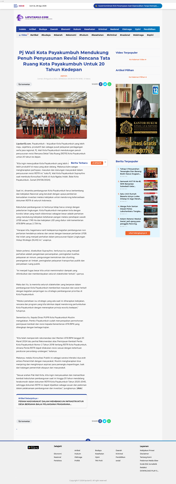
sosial (118, 461)
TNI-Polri (99, 461)
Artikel (32, 29)
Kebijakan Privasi (147, 450)
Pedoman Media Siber (149, 461)
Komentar (25, 84)
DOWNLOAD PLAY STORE (150, 471)
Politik (77, 461)
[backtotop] (88, 441)
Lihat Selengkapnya (137, 233)
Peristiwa (58, 461)
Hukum (77, 29)
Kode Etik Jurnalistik (148, 464)
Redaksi (143, 467)
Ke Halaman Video (137, 59)
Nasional (114, 29)
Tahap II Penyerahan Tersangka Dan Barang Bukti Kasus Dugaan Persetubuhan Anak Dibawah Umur (130, 171)
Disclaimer (144, 454)
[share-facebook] (101, 84)
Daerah (54, 29)
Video (24, 35)
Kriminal (102, 29)
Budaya (43, 29)
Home (21, 6)
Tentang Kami (146, 457)
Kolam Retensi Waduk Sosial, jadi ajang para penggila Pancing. (130, 221)
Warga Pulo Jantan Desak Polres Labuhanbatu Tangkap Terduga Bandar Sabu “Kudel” (130, 209)
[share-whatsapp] (109, 84)
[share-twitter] (105, 84)
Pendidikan (150, 29)
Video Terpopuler (127, 52)
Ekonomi (65, 29)
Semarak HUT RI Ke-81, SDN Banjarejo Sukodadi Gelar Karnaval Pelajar (130, 184)
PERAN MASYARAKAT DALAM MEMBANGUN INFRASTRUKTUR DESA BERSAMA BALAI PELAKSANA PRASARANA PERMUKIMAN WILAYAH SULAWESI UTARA (51, 403)
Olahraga (127, 29)
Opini (138, 29)
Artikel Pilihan (125, 70)
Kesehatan (89, 29)
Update (97, 163)
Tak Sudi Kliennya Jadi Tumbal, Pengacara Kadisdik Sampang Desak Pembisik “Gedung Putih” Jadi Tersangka (129, 6)
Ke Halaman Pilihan (137, 77)
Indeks (22, 29)
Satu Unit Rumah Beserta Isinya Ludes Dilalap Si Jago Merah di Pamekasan (130, 196)
